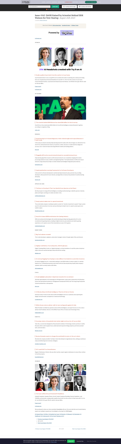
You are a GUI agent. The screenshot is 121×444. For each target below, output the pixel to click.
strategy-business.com (40, 343)
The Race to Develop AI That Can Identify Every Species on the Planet (56, 188)
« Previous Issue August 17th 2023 (42, 428)
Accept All (71, 441)
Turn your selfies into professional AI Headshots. (50, 393)
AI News (43, 2)
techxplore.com (38, 164)
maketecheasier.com (40, 226)
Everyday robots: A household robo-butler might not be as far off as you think (58, 321)
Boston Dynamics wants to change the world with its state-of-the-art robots (58, 336)
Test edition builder (91, 2)
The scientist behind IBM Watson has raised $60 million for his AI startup (57, 122)
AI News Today (68, 2)
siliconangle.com (39, 268)
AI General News (39, 414)
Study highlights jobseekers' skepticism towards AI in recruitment (55, 277)
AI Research (69, 414)
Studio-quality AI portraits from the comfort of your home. (53, 75)
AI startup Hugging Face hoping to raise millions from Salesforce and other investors (60, 259)
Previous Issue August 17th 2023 (45, 419)
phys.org (37, 286)
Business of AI (60, 416)
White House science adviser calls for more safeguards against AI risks (56, 305)
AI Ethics (46, 414)
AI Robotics (63, 414)
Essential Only (80, 441)
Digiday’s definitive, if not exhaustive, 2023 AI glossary (51, 245)
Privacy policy (54, 442)
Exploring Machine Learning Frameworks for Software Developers (55, 170)
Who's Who (75, 2)
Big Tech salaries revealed (43, 234)
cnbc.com (37, 130)
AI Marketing (76, 414)
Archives (48, 2)
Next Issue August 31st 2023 (45, 423)
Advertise (81, 2)
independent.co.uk (39, 312)
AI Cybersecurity (45, 416)
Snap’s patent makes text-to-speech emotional (49, 201)
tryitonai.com (38, 38)
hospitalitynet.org (39, 357)
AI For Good (53, 416)
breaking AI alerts (66, 25)
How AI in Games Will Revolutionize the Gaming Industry (52, 216)
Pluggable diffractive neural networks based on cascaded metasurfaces (56, 155)
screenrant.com (38, 299)
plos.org (37, 149)
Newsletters (61, 2)
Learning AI (54, 2)
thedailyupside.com (39, 210)
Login (99, 2)
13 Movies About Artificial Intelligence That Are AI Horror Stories (55, 292)
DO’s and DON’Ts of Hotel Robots (46, 349)
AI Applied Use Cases (54, 414)
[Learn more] (38, 86)
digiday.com (38, 253)
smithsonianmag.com (40, 195)
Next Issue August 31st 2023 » (79, 428)
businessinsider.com (40, 240)
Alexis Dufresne (43, 20)
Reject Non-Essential (91, 441)
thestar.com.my (38, 330)
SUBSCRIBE (55, 6)
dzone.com (37, 179)
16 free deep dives (57, 25)
